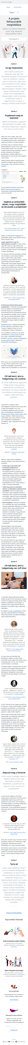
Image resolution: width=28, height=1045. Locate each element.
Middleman (23, 338)
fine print (14, 1039)
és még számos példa (7, 340)
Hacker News (19, 414)
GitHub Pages (15, 334)
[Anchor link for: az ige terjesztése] (4, 68)
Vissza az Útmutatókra (14, 913)
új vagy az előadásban (14, 611)
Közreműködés (17, 7)
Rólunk (8, 7)
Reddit (12, 414)
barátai (21, 1041)
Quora (3, 416)
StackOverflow (5, 414)
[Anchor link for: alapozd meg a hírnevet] (2, 772)
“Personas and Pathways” (13, 189)
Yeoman (10, 338)
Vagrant (15, 338)
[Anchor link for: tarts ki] (9, 864)
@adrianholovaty (6, 324)
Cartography (5, 164)
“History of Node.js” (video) (16, 762)
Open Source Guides (6, 2)
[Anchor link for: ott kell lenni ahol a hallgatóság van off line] (4, 565)
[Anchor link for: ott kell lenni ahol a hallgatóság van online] (4, 376)
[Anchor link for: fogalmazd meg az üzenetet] (4, 115)
